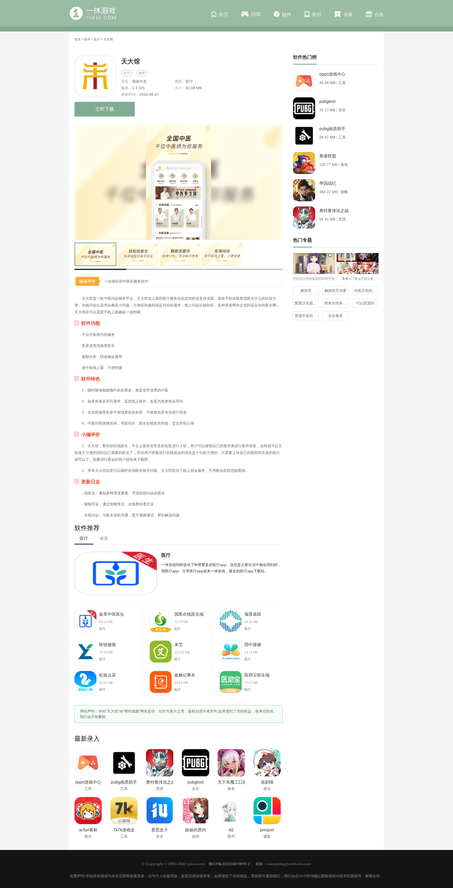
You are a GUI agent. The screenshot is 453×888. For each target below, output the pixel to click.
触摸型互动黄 (336, 290)
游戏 (256, 14)
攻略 (348, 14)
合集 (379, 14)
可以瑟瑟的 (365, 303)
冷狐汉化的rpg (366, 290)
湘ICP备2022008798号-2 (229, 864)
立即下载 (104, 109)
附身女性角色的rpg (336, 303)
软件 (287, 14)
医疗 (97, 39)
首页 (223, 14)
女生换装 (335, 316)
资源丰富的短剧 (307, 316)
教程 (316, 14)
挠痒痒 (305, 290)
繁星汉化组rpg (307, 303)
